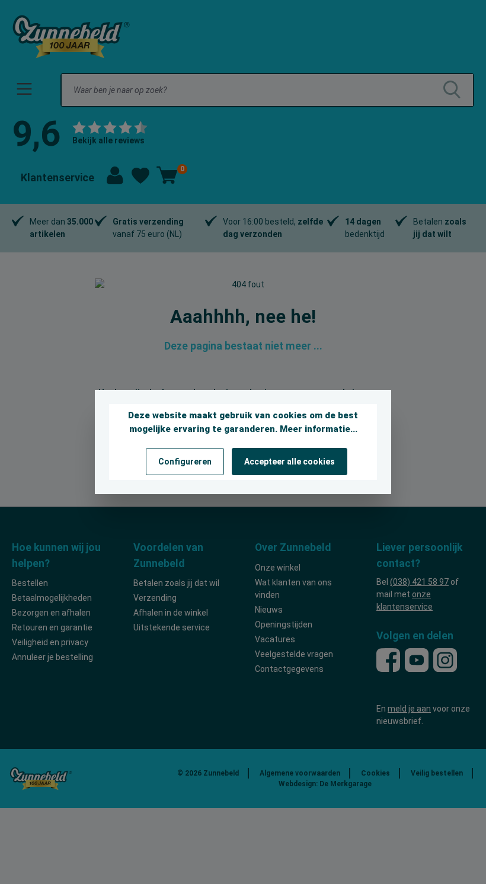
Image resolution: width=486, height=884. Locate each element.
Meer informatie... (318, 429)
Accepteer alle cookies (289, 461)
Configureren (185, 461)
